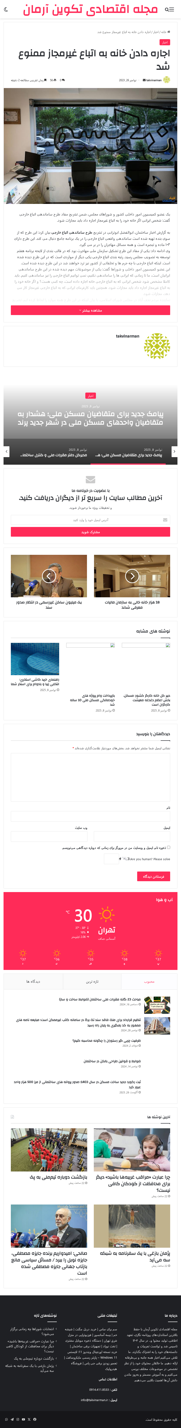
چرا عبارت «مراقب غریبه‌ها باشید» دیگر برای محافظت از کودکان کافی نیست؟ (133, 1184)
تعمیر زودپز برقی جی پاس (100, 1363)
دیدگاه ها (33, 981)
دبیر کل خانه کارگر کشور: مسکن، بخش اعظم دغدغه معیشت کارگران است (146, 700)
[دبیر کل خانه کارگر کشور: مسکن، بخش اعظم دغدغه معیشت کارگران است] (146, 667)
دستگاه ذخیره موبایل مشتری (83, 1340)
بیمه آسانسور (102, 1335)
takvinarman (154, 80)
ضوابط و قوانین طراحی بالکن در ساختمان (112, 1061)
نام (168, 807)
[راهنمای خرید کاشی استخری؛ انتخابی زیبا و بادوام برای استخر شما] (35, 659)
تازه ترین (92, 981)
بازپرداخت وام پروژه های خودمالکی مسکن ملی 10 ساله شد (92, 700)
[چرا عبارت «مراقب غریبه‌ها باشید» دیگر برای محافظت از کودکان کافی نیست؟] (132, 1149)
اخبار (156, 32)
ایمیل (167, 828)
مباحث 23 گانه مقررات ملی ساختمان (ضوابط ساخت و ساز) (100, 999)
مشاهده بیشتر (91, 310)
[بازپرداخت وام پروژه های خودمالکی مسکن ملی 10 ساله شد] (90, 667)
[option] (90, 417)
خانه (164, 32)
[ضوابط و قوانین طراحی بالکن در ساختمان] (157, 1067)
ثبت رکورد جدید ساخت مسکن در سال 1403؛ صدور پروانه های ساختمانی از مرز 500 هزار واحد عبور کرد (77, 1085)
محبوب (149, 981)
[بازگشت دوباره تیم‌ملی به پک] (49, 1149)
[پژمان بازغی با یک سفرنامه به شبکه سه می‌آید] (132, 1226)
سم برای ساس (108, 1329)
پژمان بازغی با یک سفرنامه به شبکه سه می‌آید (135, 1256)
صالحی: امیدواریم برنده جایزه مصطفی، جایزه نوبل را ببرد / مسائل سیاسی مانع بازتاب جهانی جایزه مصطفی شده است (49, 1263)
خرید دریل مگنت (85, 1329)
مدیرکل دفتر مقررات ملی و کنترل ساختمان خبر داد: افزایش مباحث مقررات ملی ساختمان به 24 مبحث (90, 422)
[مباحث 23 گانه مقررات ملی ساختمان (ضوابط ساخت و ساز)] (157, 1005)
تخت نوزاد (109, 1346)
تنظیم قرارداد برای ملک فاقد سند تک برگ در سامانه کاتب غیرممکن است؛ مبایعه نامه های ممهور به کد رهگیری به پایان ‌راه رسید (78, 1022)
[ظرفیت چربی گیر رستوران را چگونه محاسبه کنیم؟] (157, 1046)
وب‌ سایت (81, 828)
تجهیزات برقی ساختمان (86, 1346)
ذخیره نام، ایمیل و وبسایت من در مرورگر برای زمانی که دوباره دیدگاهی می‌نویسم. (114, 848)
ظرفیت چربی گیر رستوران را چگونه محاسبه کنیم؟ (107, 1041)
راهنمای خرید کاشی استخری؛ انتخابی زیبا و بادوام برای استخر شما (35, 682)
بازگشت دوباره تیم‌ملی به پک (58, 1177)
